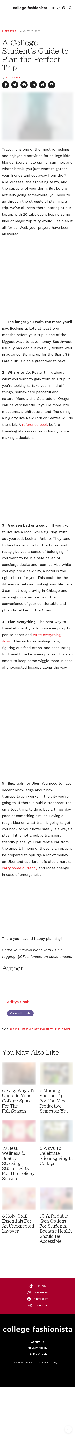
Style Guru (41, 1029)
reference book (35, 424)
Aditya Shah (12, 77)
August (14, 1029)
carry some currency (20, 868)
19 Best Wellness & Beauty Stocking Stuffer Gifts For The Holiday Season (18, 1163)
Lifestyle (9, 31)
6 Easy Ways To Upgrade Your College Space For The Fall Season (18, 1101)
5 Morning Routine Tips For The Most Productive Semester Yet (54, 1101)
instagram (41, 1292)
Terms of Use (37, 1353)
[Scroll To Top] (68, 1429)
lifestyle (27, 1029)
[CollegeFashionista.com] (30, 8)
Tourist (55, 1029)
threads (41, 1305)
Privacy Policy (37, 1348)
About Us (37, 1342)
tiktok (41, 1285)
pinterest (41, 1299)
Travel (66, 1029)
